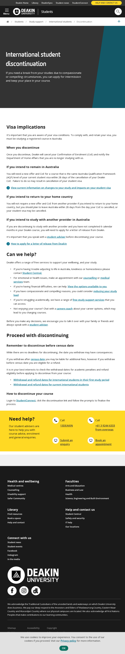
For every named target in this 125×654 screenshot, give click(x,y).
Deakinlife (36, 590)
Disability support (16, 494)
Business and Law (74, 489)
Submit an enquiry (66, 442)
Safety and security (75, 518)
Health (68, 494)
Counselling (13, 489)
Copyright (52, 628)
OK (64, 648)
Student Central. (32, 273)
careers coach (65, 308)
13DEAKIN (66, 425)
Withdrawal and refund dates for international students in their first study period (61, 379)
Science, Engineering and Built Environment (87, 498)
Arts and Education (75, 485)
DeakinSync (47, 2)
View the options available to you (87, 286)
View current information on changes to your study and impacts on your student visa (61, 187)
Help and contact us (106, 2)
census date (38, 359)
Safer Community (16, 498)
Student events (14, 546)
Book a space (14, 518)
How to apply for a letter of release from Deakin (39, 243)
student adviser (56, 236)
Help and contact (16, 522)
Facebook (12, 550)
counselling (90, 277)
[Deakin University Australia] (24, 11)
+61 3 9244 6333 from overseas (105, 427)
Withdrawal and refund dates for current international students (51, 384)
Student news (62, 2)
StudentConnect (80, 2)
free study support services (88, 299)
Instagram (12, 554)
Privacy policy (68, 640)
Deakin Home (22, 2)
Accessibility (33, 628)
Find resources (14, 513)
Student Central (73, 513)
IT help (68, 522)
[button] (6, 11)
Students (47, 12)
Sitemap (11, 628)
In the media (13, 559)
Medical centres (15, 485)
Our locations (72, 526)
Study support (36, 21)
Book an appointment (103, 442)
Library (35, 2)
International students (60, 21)
